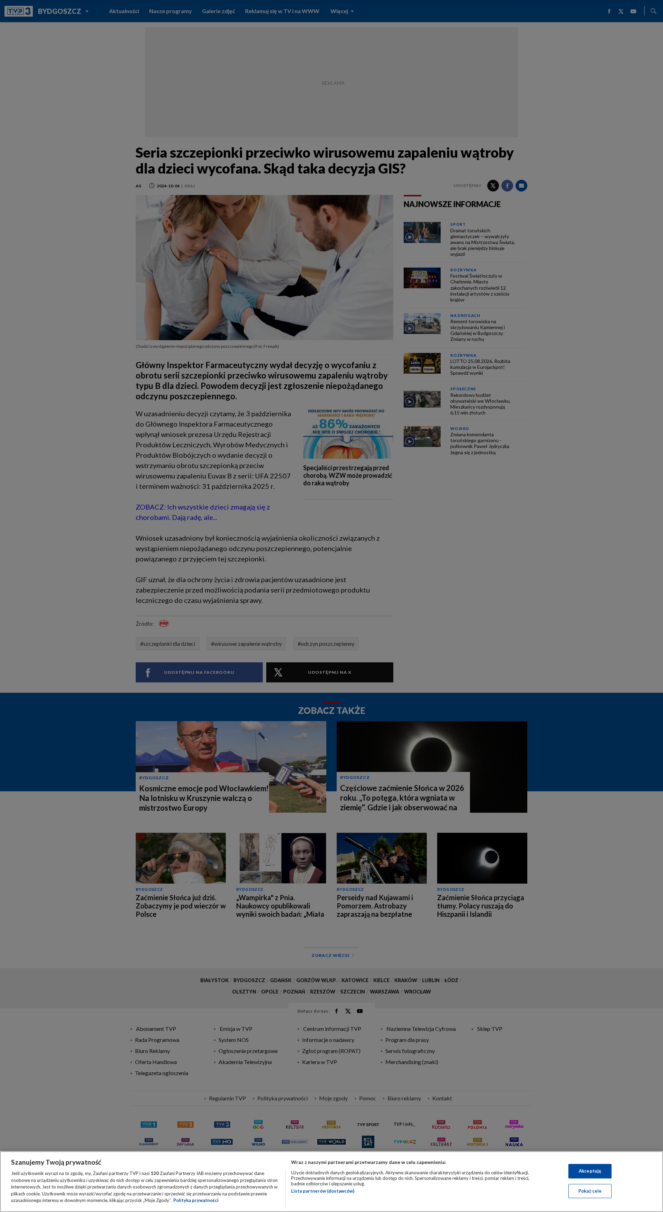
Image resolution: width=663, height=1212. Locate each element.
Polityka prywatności (196, 1200)
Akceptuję (590, 1171)
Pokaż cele (590, 1191)
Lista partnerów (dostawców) (322, 1191)
